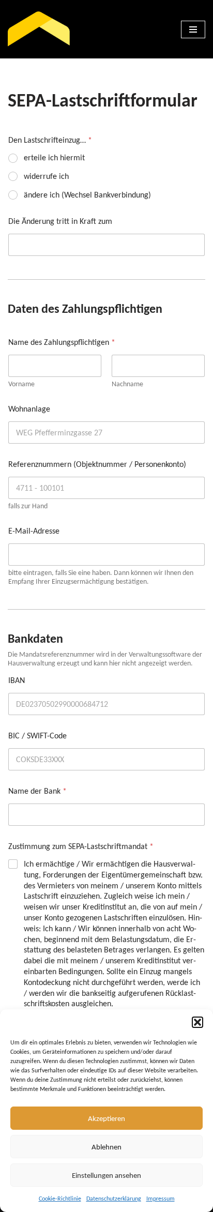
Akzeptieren (106, 1118)
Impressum (160, 1198)
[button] (197, 1022)
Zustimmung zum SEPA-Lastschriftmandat (81, 846)
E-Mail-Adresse (33, 531)
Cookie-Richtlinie (60, 1198)
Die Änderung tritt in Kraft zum (60, 221)
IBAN (16, 680)
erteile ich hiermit (54, 157)
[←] (39, 29)
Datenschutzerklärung (113, 1198)
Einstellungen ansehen (106, 1175)
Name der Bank (37, 791)
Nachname (127, 384)
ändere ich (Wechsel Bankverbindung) (87, 195)
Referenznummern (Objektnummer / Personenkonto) (97, 464)
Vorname (21, 384)
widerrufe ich (46, 176)
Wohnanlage (29, 409)
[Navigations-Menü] (193, 29)
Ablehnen (106, 1147)
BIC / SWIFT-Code (37, 735)
